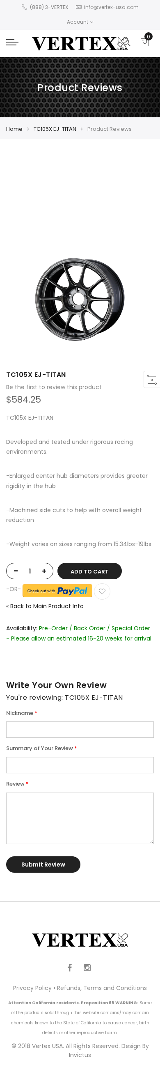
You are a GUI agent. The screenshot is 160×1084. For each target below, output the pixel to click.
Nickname (19, 713)
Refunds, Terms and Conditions (102, 988)
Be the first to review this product (54, 387)
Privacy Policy (32, 988)
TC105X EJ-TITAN (55, 129)
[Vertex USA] (80, 43)
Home (14, 129)
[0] (145, 44)
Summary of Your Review (39, 748)
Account (77, 21)
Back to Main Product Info (45, 606)
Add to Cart (90, 572)
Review (15, 784)
